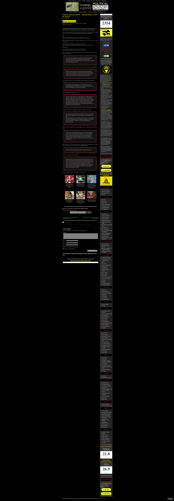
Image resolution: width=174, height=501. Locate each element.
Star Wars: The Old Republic (105, 432)
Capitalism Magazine (106, 404)
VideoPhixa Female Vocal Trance (107, 367)
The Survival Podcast (106, 189)
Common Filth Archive (106, 259)
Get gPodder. (106, 166)
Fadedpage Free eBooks (106, 336)
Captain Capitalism (105, 291)
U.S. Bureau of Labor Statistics (106, 347)
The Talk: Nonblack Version (105, 270)
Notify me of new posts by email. (69, 248)
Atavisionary (104, 275)
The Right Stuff (105, 209)
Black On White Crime (106, 220)
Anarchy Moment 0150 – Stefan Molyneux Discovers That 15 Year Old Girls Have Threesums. (80, 202)
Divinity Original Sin (106, 438)
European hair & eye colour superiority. (107, 238)
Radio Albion (104, 202)
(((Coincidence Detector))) (107, 277)
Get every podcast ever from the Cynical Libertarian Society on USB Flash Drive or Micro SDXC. (106, 39)
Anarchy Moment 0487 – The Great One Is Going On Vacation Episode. (106, 122)
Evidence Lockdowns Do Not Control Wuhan (106, 249)
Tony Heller (104, 376)
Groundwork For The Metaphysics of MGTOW (106, 361)
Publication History (105, 424)
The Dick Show (105, 387)
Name (64, 240)
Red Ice (103, 262)
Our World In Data (105, 342)
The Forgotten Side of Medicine (106, 311)
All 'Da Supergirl (105, 411)
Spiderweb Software (105, 439)
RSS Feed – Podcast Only (106, 47)
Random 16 (98, 0)
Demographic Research (106, 349)
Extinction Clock (105, 218)
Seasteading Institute (106, 193)
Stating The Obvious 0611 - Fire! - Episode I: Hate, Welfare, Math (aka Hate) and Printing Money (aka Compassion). (106, 97)
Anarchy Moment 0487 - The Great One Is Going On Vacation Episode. (106, 87)
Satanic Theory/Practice (106, 265)
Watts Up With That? (106, 326)
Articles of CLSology (72, 0)
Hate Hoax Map (105, 236)
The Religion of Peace (106, 283)
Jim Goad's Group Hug (106, 385)
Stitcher (106, 53)
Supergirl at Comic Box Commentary (106, 417)
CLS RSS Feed (106, 156)
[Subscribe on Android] (106, 56)
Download (74, 23)
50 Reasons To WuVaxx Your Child (106, 251)
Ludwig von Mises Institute (107, 405)
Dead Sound (104, 357)
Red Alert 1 (104, 442)
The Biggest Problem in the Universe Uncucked (107, 389)
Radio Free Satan (105, 382)
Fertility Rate (104, 351)
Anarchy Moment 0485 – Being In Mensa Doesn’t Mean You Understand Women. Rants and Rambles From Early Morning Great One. (91, 186)
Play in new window (68, 23)
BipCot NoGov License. (106, 64)
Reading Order (104, 425)
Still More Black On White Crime (107, 225)
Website (64, 244)
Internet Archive (105, 334)
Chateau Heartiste (105, 260)
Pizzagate (103, 280)
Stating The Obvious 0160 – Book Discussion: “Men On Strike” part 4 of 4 (69, 218)
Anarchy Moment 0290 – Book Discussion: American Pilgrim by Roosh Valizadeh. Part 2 (91, 200)
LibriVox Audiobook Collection (106, 394)
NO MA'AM (104, 296)
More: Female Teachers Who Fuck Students (106, 234)
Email (64, 242)
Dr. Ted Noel (104, 263)
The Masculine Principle (106, 293)
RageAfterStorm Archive (106, 377)
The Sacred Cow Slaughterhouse (105, 267)
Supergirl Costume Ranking (105, 420)
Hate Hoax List (105, 227)
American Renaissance (106, 204)
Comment (65, 232)
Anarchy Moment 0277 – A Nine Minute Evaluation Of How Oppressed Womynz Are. (80, 185)
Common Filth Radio (106, 257)
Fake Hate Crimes (105, 229)
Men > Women (104, 272)
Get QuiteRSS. (106, 170)
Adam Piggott (104, 297)
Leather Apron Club (105, 215)
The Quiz (83, 0)
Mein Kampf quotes (105, 207)
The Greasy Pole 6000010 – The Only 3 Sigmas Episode (106, 131)
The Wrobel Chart (105, 321)
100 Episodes (103, 0)
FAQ (94, 0)
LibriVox (103, 391)
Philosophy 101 (89, 0)
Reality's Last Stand (105, 217)
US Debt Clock (105, 214)
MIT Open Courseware (106, 345)
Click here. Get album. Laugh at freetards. (87, 259)
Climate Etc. (104, 327)
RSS (71, 24)
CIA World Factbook (106, 343)
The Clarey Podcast (105, 396)
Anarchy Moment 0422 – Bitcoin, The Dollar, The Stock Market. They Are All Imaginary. (69, 185)
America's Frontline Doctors (105, 246)
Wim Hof (103, 306)
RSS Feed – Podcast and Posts (106, 49)
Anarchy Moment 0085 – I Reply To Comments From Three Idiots (69, 201)
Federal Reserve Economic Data (107, 340)
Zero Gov (103, 194)
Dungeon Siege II (105, 436)
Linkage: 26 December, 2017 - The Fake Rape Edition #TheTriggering (106, 107)
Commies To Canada (106, 278)
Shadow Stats (104, 352)
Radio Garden (104, 399)
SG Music (104, 371)
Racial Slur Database (106, 284)
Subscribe (89, 212)
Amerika (103, 281)
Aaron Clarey (104, 359)
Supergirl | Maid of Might (106, 412)
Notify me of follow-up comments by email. (71, 246)
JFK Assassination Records (107, 313)
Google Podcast (106, 51)
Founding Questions (105, 299)
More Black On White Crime (106, 222)
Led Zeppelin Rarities (106, 369)
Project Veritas (104, 318)
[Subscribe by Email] (106, 45)
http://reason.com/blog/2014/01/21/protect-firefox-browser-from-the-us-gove (74, 50)
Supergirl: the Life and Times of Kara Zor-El (106, 414)
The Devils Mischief (105, 384)
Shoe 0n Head (104, 363)
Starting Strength (105, 304)
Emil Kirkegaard (105, 315)
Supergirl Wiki (104, 422)
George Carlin (104, 333)
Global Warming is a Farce (107, 323)
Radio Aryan (104, 397)
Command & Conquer (106, 441)
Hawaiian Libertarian (106, 191)
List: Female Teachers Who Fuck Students (107, 231)
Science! (79, 0)
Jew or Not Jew (105, 320)
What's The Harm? (105, 324)
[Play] (69, 22)
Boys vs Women (105, 273)
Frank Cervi (104, 289)
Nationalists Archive (105, 206)
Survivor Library (105, 337)
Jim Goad (103, 199)
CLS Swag (106, 43)
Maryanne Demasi (105, 244)
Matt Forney (104, 294)
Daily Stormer (104, 201)
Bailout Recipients (105, 317)
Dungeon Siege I (105, 435)
